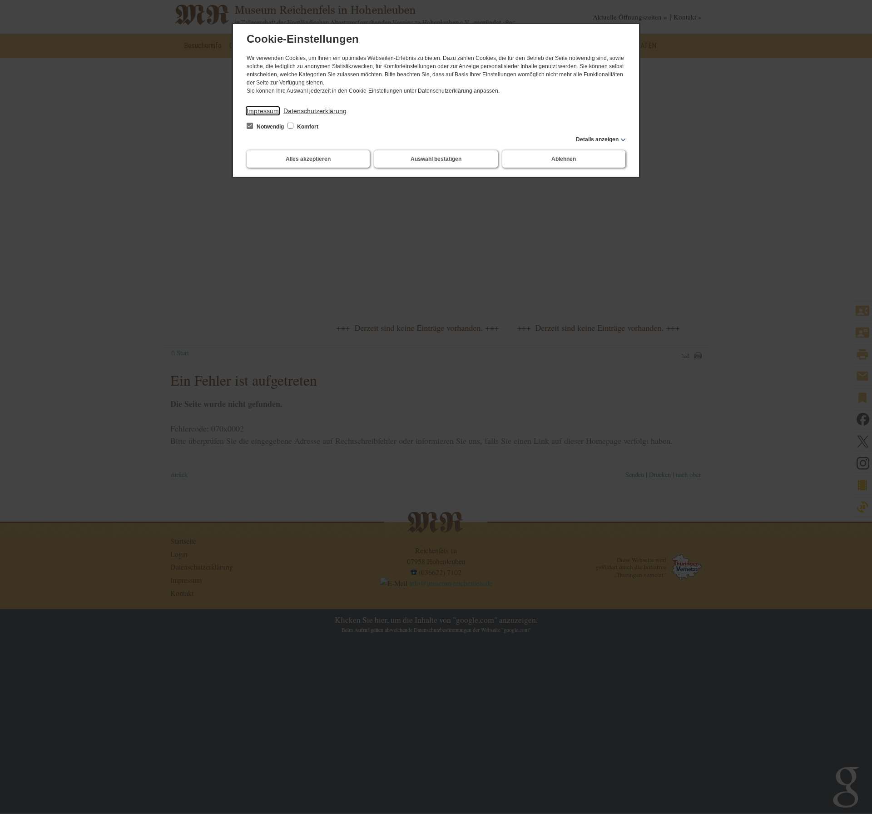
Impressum (263, 110)
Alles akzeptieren (308, 159)
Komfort (307, 127)
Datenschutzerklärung (315, 110)
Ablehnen (563, 159)
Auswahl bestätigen (436, 159)
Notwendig (270, 127)
